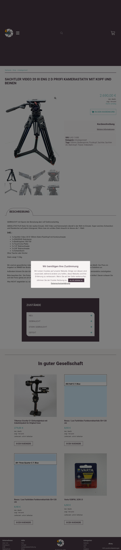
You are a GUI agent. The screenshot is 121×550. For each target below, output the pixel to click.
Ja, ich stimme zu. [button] (76, 280)
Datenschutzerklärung (60, 283)
